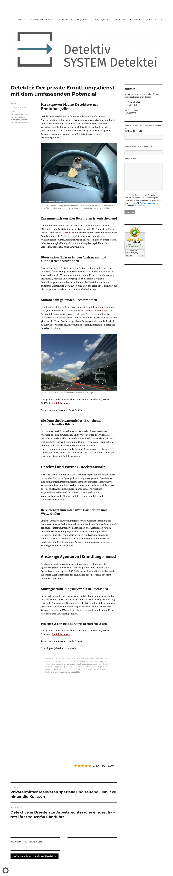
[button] (5, 870)
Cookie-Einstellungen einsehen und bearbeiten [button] (34, 856)
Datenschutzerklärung (149, 203)
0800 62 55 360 (130, 105)
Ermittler (14, 114)
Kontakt (22, 19)
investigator (15, 120)
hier (135, 206)
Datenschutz (120, 19)
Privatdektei (62, 19)
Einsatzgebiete (102, 19)
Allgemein (15, 111)
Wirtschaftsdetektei (40, 19)
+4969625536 (130, 113)
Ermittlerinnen (25, 114)
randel (13, 104)
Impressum (136, 19)
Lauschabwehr (69, 232)
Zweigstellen (81, 19)
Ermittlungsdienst (18, 117)
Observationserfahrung (96, 310)
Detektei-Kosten (154, 19)
